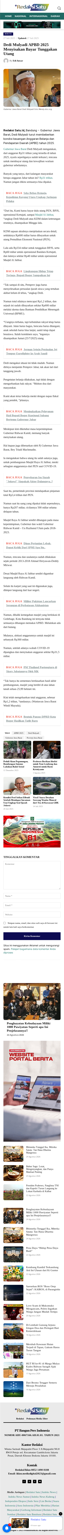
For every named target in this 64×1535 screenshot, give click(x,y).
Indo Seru (33, 1501)
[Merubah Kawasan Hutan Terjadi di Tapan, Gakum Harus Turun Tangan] (13, 1351)
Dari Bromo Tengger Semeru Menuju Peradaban (41, 1384)
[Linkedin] (41, 117)
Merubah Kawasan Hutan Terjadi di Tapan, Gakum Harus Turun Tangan (43, 1347)
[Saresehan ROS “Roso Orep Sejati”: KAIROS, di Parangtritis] (13, 1293)
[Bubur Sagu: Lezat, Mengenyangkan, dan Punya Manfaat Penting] (13, 1173)
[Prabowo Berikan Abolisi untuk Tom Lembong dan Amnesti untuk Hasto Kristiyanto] (47, 750)
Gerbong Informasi (31, 1510)
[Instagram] (29, 1481)
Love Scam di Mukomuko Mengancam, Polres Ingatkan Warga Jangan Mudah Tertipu (42, 1308)
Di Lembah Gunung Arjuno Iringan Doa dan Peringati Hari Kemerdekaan (42, 1328)
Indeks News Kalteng (43, 1496)
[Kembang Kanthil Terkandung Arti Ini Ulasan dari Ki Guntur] (13, 1274)
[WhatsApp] (33, 117)
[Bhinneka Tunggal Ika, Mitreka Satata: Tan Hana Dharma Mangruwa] (13, 1154)
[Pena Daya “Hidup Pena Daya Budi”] (13, 1254)
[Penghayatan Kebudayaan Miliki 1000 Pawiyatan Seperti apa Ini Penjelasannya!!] (32, 1001)
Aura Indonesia (25, 1505)
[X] (25, 117)
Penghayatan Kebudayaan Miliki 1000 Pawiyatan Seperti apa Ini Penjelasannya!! (28, 1027)
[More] (49, 117)
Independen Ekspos (15, 1501)
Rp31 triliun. (46, 177)
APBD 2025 (18, 733)
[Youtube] (40, 1481)
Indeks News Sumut (19, 1496)
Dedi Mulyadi (33, 733)
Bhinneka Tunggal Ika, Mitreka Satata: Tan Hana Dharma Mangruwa (41, 1150)
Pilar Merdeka (42, 1505)
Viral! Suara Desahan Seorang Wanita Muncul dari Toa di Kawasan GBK (46, 800)
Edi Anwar (18, 60)
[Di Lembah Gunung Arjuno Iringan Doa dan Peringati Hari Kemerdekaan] (13, 1331)
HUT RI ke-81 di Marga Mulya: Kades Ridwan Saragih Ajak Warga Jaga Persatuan (43, 1366)
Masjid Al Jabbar (44, 214)
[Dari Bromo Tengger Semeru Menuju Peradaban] (13, 1389)
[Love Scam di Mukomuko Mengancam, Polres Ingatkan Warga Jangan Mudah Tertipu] (13, 1312)
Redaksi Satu (33, 1492)
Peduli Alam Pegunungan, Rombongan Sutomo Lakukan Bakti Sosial (15, 764)
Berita (8, 34)
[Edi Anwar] (6, 60)
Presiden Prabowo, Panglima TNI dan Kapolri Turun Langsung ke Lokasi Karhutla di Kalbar (42, 1188)
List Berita (45, 1501)
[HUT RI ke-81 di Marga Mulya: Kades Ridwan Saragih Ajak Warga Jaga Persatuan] (13, 1370)
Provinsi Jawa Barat (34, 738)
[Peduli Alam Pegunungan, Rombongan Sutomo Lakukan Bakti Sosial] (17, 750)
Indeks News (49, 1492)
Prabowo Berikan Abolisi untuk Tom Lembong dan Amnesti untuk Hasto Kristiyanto (45, 765)
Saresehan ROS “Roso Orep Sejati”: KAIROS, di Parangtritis (43, 1288)
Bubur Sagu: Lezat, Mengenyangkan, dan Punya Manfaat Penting (39, 1169)
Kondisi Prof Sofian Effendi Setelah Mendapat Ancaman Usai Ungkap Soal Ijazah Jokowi (16, 801)
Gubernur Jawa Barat (14, 149)
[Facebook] (17, 117)
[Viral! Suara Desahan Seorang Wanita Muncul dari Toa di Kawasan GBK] (47, 786)
